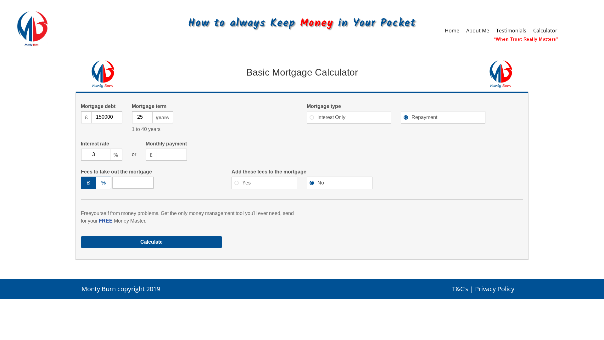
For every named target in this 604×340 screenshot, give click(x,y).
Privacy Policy (494, 289)
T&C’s (460, 289)
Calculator (545, 31)
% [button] (116, 155)
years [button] (162, 117)
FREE (106, 221)
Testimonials (511, 31)
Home (452, 31)
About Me (477, 31)
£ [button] (86, 117)
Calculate (151, 242)
